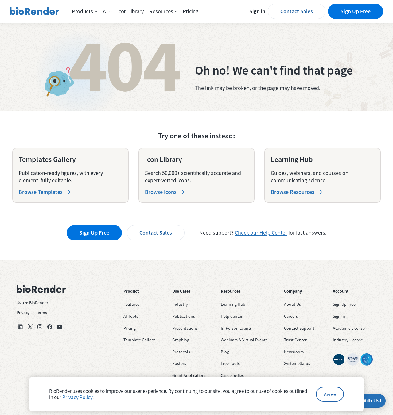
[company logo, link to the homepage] (35, 11)
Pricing (191, 11)
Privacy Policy (77, 397)
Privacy (23, 312)
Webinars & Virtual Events (244, 340)
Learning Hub (233, 304)
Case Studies (232, 375)
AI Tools (130, 316)
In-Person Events (236, 328)
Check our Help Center (261, 232)
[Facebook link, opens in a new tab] (49, 326)
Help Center (232, 316)
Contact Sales (296, 11)
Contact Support (299, 328)
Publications (183, 316)
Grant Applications (189, 375)
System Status (297, 363)
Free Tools (230, 363)
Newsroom (294, 352)
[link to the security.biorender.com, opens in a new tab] (339, 359)
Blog (225, 352)
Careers (291, 316)
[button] (84, 11)
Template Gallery (139, 340)
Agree (330, 394)
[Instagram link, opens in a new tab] (40, 326)
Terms (41, 312)
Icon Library (130, 11)
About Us (292, 304)
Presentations (185, 328)
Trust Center (295, 340)
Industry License (348, 340)
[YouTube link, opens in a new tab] (59, 326)
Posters (179, 363)
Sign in (257, 11)
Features (131, 304)
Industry (180, 304)
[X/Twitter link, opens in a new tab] (30, 326)
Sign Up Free (355, 11)
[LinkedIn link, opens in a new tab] (20, 326)
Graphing (180, 340)
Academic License (349, 328)
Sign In (339, 316)
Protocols (181, 352)
